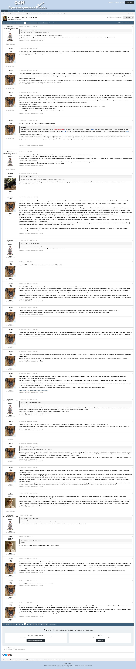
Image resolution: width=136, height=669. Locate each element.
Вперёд (42, 22)
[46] (93, 129)
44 (22, 22)
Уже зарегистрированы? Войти (115, 2)
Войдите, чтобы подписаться (115, 17)
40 (11, 22)
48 (33, 22)
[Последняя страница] (46, 23)
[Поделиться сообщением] (132, 26)
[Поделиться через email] (11, 655)
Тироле (64, 131)
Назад (7, 22)
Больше (130, 14)
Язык (65, 663)
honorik (34, 243)
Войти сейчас (100, 640)
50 (38, 22)
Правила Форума (22, 11)
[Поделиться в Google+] (8, 655)
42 (16, 22)
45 (25, 22)
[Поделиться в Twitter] (6, 655)
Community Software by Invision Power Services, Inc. (68, 666)
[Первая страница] (4, 23)
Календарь (12, 11)
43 (19, 22)
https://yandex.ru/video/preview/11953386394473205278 (33, 390)
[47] (128, 131)
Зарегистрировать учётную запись (35, 640)
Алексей (35, 30)
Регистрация (130, 2)
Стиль (70, 663)
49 (36, 22)
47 (30, 22)
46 (27, 22)
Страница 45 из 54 (53, 22)
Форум (4, 11)
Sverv (34, 518)
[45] (91, 129)
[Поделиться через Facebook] (3, 655)
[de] (64, 129)
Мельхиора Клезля (59, 129)
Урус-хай (35, 176)
